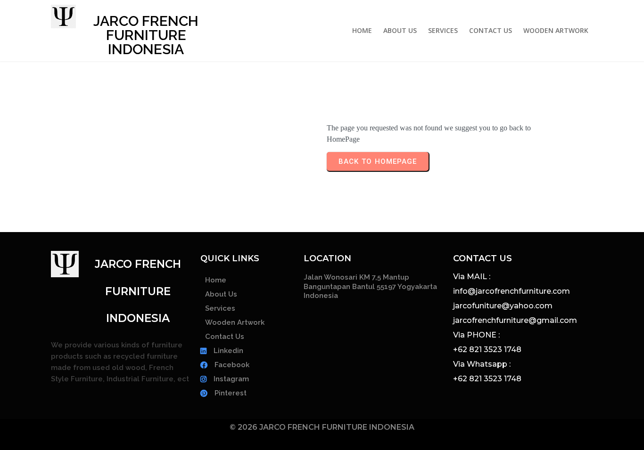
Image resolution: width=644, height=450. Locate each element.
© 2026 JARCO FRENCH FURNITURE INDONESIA (322, 427)
